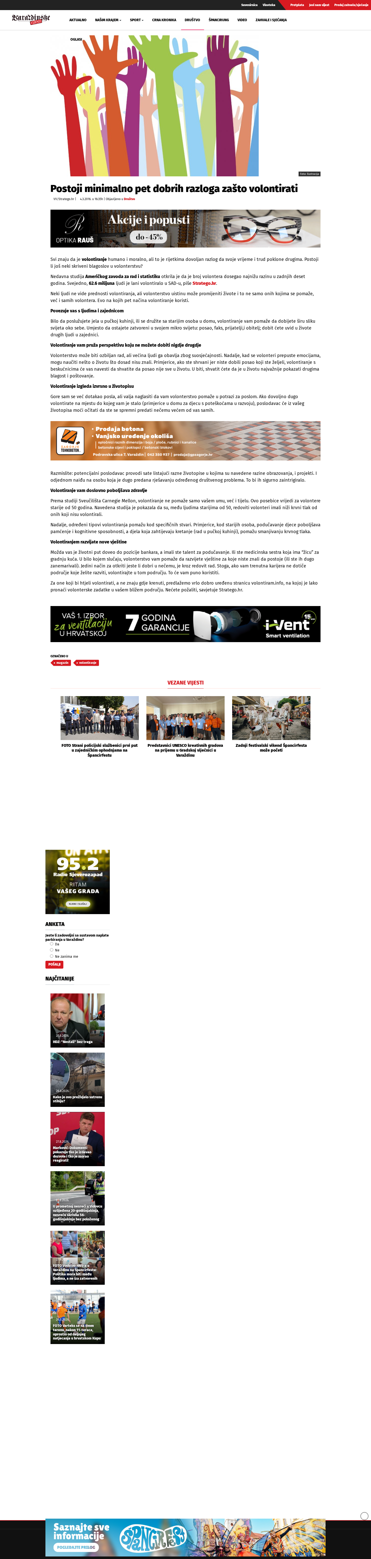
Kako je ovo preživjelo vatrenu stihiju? (77, 1099)
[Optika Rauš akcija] (185, 228)
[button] (54, 727)
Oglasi (76, 39)
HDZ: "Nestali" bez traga (73, 1042)
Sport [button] (135, 20)
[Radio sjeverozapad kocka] (77, 882)
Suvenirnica (249, 5)
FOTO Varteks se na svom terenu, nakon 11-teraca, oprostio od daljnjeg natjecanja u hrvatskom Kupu (77, 1332)
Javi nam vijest (319, 5)
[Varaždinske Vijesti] (31, 19)
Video (242, 20)
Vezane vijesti (186, 682)
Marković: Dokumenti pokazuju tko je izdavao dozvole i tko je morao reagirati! (72, 1154)
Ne (57, 950)
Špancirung (219, 20)
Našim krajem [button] (106, 20)
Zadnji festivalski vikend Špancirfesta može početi (271, 748)
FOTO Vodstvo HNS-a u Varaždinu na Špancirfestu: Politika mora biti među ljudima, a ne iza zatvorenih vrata (75, 1272)
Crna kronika (164, 20)
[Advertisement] (185, 809)
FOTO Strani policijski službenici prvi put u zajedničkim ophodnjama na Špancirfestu (100, 750)
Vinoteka (269, 5)
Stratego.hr (204, 283)
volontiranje (87, 663)
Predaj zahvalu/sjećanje (351, 5)
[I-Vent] (185, 624)
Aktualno (78, 20)
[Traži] (308, 20)
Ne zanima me (66, 956)
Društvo (192, 20)
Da (56, 944)
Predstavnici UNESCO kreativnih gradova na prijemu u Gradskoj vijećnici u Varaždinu (185, 750)
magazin (62, 663)
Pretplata (297, 5)
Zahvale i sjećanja (271, 20)
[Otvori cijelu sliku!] (154, 106)
